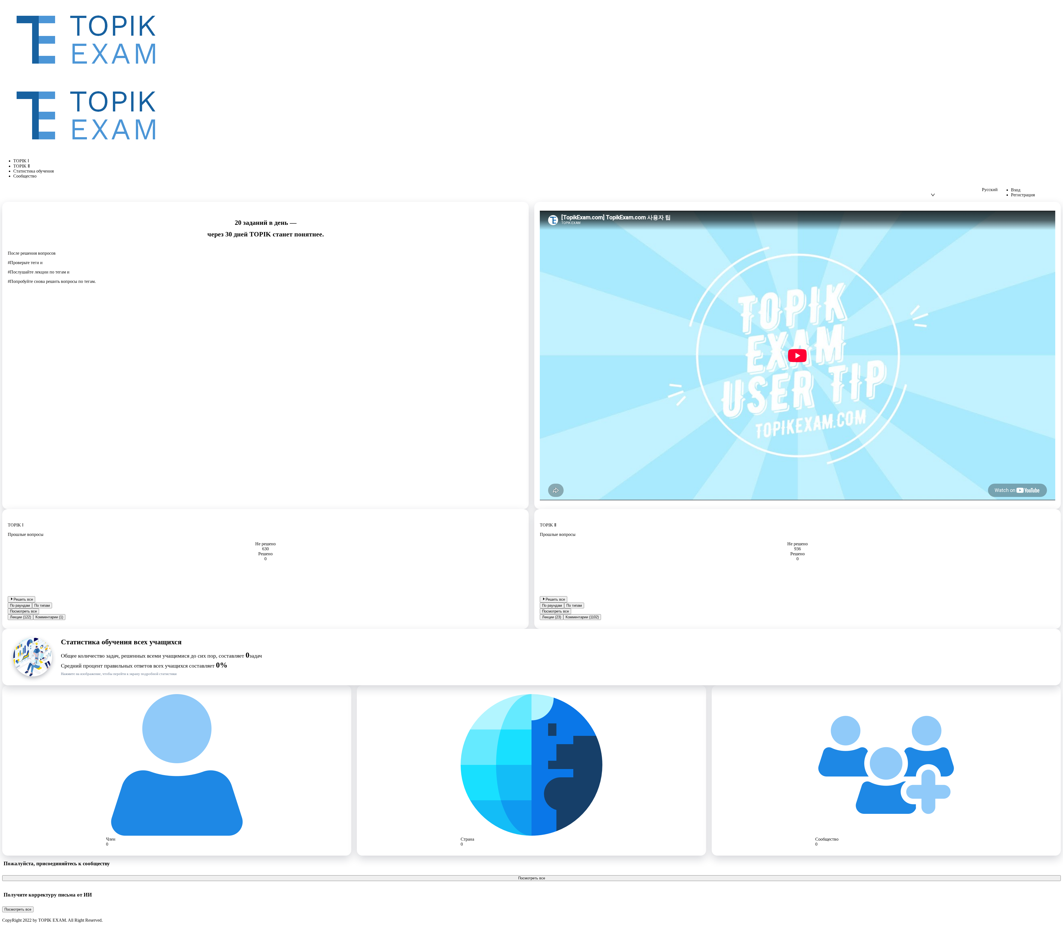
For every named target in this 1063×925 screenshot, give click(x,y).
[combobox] (956, 190)
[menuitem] (537, 160)
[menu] (531, 168)
